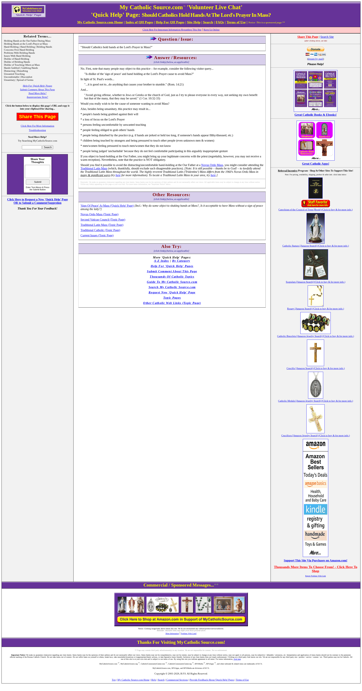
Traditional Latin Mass (94, 168)
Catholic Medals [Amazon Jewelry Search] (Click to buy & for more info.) (315, 400)
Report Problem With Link (315, 576)
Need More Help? (37, 93)
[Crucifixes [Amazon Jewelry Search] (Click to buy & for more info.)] (315, 432)
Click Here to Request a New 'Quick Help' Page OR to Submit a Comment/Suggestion (37, 201)
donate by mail (315, 58)
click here (237, 659)
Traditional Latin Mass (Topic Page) (102, 224)
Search (161, 679)
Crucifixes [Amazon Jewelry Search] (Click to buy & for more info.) (315, 435)
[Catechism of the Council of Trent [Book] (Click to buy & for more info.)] (315, 197)
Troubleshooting (37, 130)
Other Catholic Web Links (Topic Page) (172, 303)
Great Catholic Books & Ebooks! (316, 114)
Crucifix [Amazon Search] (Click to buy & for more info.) (316, 368)
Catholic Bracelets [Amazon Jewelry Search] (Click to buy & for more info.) (315, 336)
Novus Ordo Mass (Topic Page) (99, 214)
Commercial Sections (177, 679)
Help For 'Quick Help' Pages (37, 85)
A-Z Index (161, 260)
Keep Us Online (212, 29)
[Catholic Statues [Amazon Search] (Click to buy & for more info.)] (316, 242)
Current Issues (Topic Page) (97, 235)
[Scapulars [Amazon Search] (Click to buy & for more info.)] (315, 278)
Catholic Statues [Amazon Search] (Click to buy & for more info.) (315, 245)
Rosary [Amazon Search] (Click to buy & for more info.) (315, 308)
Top (114, 679)
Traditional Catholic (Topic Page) (100, 230)
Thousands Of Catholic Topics (172, 276)
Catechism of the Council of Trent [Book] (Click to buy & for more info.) (315, 209)
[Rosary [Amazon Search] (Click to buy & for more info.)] (316, 305)
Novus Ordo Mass (212, 165)
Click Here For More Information (37, 125)
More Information (172, 633)
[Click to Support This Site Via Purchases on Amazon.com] (315, 556)
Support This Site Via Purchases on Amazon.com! (315, 560)
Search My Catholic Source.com (172, 287)
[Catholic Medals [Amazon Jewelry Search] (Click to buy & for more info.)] (315, 397)
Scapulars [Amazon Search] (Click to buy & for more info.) (315, 281)
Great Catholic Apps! (315, 163)
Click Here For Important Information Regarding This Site (172, 29)
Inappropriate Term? (37, 97)
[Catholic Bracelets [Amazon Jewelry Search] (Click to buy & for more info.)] (315, 332)
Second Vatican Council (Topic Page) (103, 219)
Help (153, 679)
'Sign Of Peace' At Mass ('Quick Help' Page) (107, 205)
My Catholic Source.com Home (133, 679)
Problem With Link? (189, 633)
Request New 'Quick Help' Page (172, 292)
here (118, 175)
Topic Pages (172, 297)
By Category (181, 260)
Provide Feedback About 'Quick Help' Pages (212, 679)
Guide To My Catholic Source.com (172, 281)
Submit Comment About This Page (37, 89)
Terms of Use (242, 679)
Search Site (327, 36)
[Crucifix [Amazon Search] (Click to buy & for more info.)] (315, 365)
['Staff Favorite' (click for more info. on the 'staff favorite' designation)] (315, 206)
